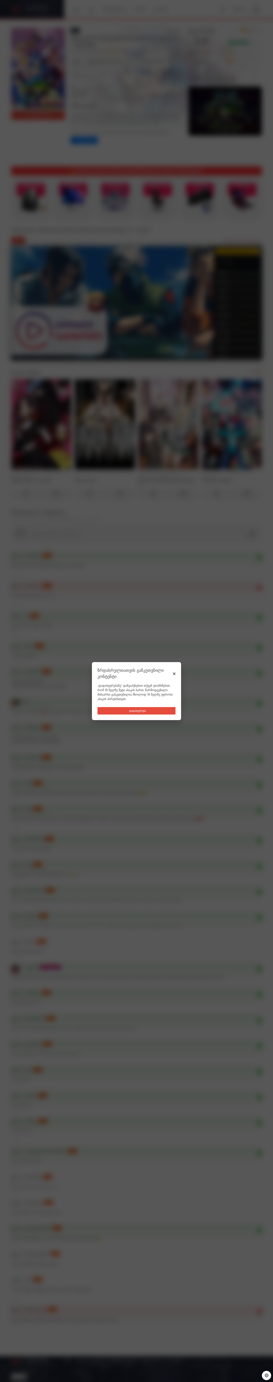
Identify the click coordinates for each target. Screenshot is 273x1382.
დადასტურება (137, 711)
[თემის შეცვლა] (266, 1375)
